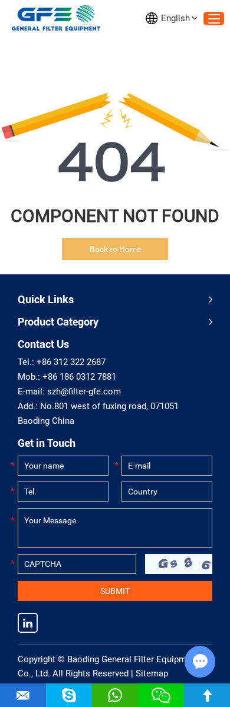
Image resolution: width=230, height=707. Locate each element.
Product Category (58, 322)
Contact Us (43, 344)
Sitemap (152, 673)
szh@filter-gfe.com (84, 391)
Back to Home (115, 249)
